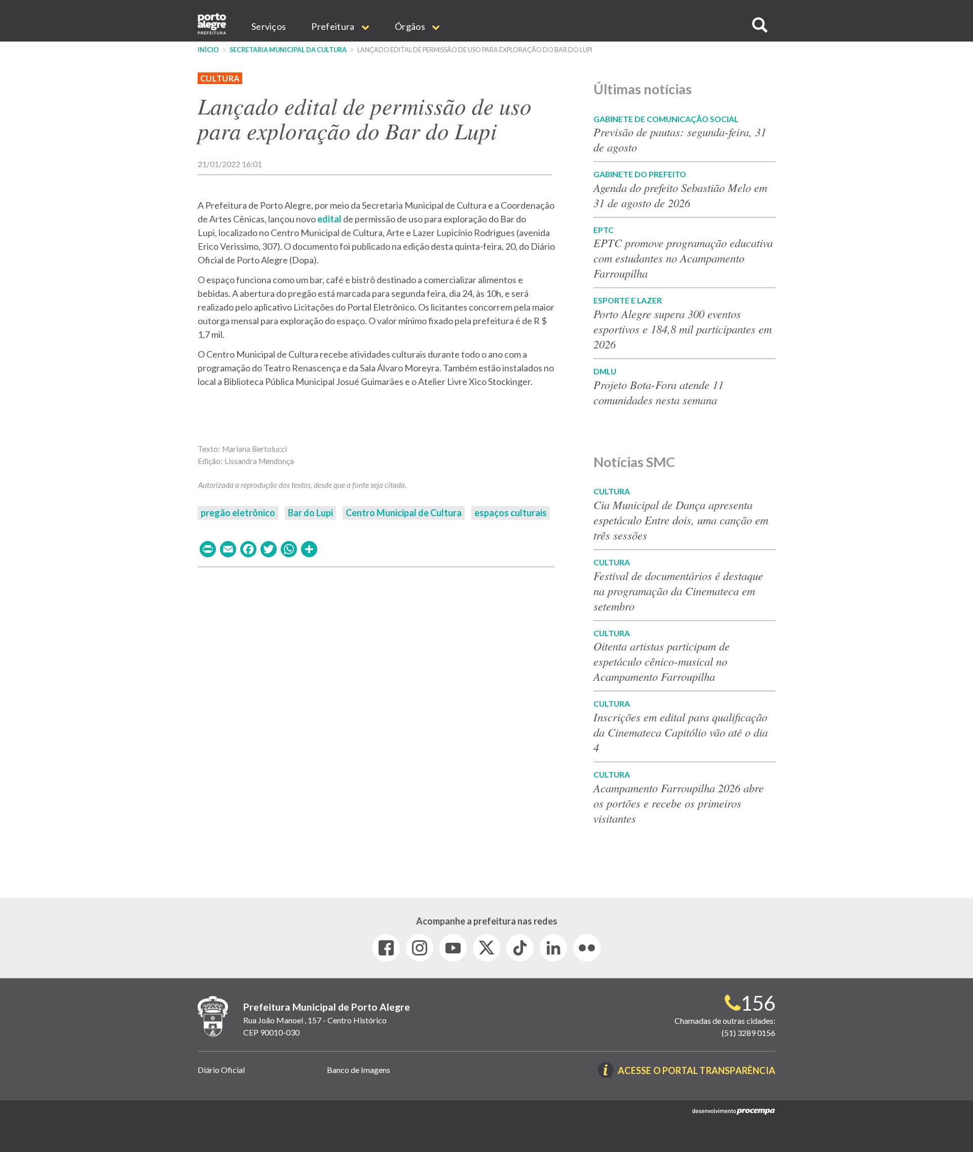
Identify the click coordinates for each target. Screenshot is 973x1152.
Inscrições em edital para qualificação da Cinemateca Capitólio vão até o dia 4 (680, 732)
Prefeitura (333, 26)
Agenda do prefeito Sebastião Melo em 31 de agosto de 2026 (680, 195)
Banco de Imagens (358, 1069)
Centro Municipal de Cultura (404, 512)
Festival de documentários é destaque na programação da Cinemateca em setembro (678, 590)
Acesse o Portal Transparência (696, 1071)
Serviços (268, 26)
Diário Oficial (221, 1069)
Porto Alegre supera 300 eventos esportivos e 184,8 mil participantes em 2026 (682, 329)
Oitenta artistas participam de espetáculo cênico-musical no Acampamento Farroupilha (661, 661)
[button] (759, 25)
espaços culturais (510, 512)
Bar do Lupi (310, 512)
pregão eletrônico (238, 512)
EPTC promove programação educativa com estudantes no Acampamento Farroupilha (683, 258)
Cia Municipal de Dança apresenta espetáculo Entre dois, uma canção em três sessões (680, 520)
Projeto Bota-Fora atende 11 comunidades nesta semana (658, 392)
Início (208, 50)
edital (329, 218)
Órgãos (411, 26)
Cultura (220, 78)
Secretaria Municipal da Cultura (288, 50)
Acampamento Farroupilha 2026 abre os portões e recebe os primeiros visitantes (678, 803)
